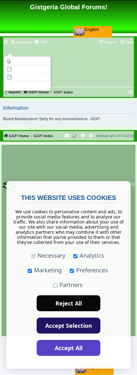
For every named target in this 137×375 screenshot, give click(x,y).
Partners (71, 285)
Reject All (68, 303)
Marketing (48, 270)
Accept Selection (68, 325)
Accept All (69, 348)
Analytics (92, 255)
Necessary (51, 255)
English (91, 29)
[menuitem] (27, 61)
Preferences (92, 270)
